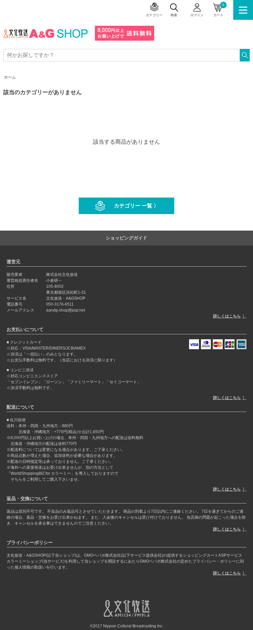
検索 (174, 15)
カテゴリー (154, 15)
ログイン (197, 15)
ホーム (10, 77)
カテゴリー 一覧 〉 (136, 205)
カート (218, 10)
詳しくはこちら (227, 316)
